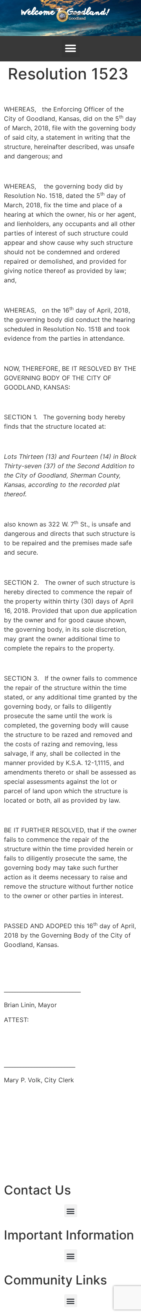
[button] (71, 48)
